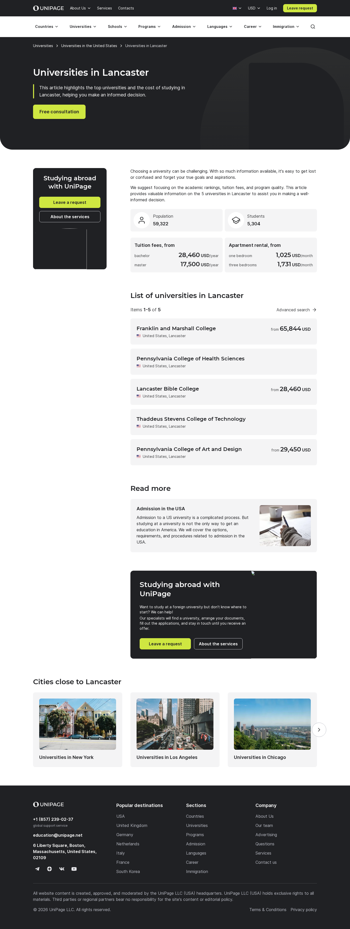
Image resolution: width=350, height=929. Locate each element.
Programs (147, 26)
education (58, 835)
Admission (181, 26)
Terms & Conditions (267, 909)
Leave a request (69, 202)
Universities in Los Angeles (167, 757)
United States (155, 336)
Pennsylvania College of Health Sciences (190, 359)
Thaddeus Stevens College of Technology (191, 419)
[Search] (313, 27)
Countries (44, 26)
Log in (272, 8)
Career (250, 26)
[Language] (237, 8)
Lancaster (177, 336)
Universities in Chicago (260, 757)
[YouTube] (74, 869)
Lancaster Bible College (168, 389)
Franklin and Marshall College (176, 328)
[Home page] (48, 8)
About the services (69, 216)
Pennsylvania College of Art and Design (189, 449)
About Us (78, 8)
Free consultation (59, 111)
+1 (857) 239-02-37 (53, 819)
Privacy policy (304, 909)
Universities (80, 26)
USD (251, 8)
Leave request (300, 8)
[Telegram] (37, 869)
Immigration (283, 26)
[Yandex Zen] (49, 869)
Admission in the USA (161, 508)
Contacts (126, 8)
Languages (217, 26)
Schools (115, 26)
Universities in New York (66, 757)
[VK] (62, 869)
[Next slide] (319, 730)
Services (104, 8)
